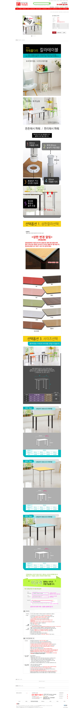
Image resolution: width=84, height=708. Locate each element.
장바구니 (58, 0)
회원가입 (52, 0)
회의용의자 (45, 5)
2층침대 (42, 5)
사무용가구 (60, 8)
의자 (17, 8)
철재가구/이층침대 (38, 8)
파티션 (28, 8)
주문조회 (61, 0)
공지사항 (66, 0)
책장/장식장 (24, 8)
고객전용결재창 (65, 8)
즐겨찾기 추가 (19, 0)
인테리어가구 (49, 8)
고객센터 (64, 0)
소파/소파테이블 (32, 8)
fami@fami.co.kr (37, 706)
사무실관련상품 (44, 8)
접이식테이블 (39, 5)
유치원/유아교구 (55, 8)
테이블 (20, 8)
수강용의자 (48, 5)
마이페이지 (55, 0)
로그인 (50, 0)
